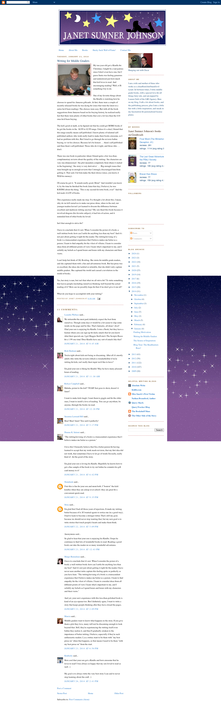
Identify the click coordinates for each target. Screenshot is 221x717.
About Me (73, 50)
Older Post (118, 693)
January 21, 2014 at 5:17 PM (81, 425)
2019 (134, 274)
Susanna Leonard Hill (73, 416)
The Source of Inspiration (144, 340)
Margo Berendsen (72, 556)
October (138, 299)
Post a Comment (64, 688)
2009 (134, 371)
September (139, 303)
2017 (134, 278)
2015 (134, 287)
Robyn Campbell (71, 383)
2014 (134, 291)
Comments (137, 238)
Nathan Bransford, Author (144, 398)
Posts (134, 233)
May (136, 315)
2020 (134, 270)
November (139, 294)
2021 (134, 266)
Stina (66, 504)
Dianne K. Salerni (72, 432)
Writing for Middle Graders (73, 61)
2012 (134, 358)
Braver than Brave (148, 173)
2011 (134, 362)
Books (85, 50)
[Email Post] (98, 298)
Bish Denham (70, 350)
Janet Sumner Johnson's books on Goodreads (144, 132)
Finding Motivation (142, 332)
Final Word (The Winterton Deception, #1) (152, 140)
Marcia (67, 616)
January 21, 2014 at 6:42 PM (81, 474)
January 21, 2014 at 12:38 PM (82, 409)
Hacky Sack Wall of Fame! (104, 50)
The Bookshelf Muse (141, 411)
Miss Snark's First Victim (143, 393)
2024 (134, 253)
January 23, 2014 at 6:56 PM (81, 648)
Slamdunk (68, 481)
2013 (134, 354)
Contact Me (125, 50)
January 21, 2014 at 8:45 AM (81, 343)
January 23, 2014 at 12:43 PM (82, 549)
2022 (134, 261)
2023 (134, 257)
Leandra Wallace (71, 314)
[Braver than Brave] (134, 177)
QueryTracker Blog (141, 406)
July (136, 307)
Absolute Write (138, 385)
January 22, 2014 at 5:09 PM (81, 526)
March (137, 320)
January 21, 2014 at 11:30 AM (82, 376)
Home (61, 50)
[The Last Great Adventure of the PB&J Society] (134, 161)
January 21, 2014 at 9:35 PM (81, 497)
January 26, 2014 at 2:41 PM (81, 681)
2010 (134, 366)
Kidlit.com (136, 389)
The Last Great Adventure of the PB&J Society (153, 158)
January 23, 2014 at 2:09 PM (81, 608)
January (138, 328)
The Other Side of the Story (144, 415)
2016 (134, 282)
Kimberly (68, 655)
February (138, 324)
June (136, 311)
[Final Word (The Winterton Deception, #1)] (134, 143)
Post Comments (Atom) (79, 699)
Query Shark (138, 402)
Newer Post (62, 693)
